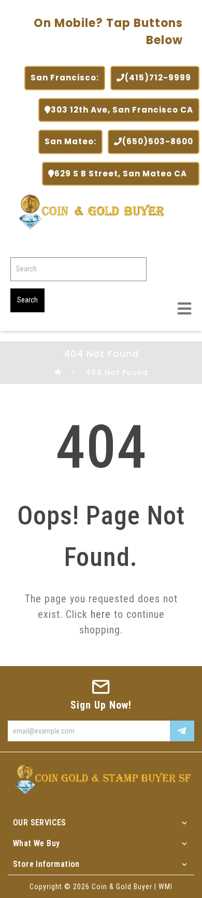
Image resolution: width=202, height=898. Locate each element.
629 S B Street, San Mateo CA (123, 173)
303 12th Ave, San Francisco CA (122, 109)
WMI (165, 886)
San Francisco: (65, 77)
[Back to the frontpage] (58, 372)
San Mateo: (70, 141)
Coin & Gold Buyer (122, 886)
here (101, 614)
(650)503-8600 (157, 141)
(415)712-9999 (159, 77)
